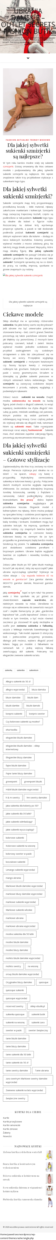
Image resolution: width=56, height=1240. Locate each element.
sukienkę (8, 670)
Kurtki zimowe (10, 1128)
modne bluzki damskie (17, 942)
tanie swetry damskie (17, 1070)
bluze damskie (13, 697)
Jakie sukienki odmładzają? (19, 821)
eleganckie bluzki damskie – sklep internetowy (23, 747)
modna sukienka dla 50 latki (20, 933)
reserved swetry (14, 1006)
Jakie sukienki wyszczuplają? (20, 829)
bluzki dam (32, 697)
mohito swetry (13, 966)
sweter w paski (14, 1030)
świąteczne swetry (15, 1098)
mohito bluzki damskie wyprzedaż (23, 958)
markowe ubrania (14, 917)
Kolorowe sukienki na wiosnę (20, 845)
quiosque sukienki (15, 990)
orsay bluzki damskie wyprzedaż (22, 974)
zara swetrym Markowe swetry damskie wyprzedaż (26, 1080)
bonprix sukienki (14, 713)
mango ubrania (13, 877)
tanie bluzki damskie (16, 1038)
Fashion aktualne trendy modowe (28, 140)
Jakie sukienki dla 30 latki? (19, 813)
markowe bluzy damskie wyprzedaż (24, 893)
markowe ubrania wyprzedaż (20, 926)
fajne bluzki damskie (16, 765)
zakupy (32, 473)
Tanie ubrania (42, 1070)
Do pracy (27, 499)
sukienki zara (38, 1022)
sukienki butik (38, 1014)
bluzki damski (33, 705)
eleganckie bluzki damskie (19, 737)
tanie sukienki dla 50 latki (18, 1054)
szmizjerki (8, 166)
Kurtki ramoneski (11, 1125)
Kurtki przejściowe (12, 1121)
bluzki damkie (12, 705)
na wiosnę (33, 966)
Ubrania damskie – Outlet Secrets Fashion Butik (28, 20)
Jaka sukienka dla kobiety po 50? (22, 805)
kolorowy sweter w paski (19, 853)
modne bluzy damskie (17, 949)
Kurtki (6, 1117)
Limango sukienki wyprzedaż (20, 869)
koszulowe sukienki (15, 861)
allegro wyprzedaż (15, 689)
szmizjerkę (14, 592)
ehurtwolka (11, 729)
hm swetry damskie (37, 797)
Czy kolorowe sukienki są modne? (23, 721)
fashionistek (35, 430)
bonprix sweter (37, 713)
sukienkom (33, 670)
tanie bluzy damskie (16, 1046)
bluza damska (39, 689)
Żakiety (6, 1132)
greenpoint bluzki (33, 781)
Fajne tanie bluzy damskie (19, 773)
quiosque (43, 982)
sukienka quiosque (15, 1014)
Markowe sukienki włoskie (19, 909)
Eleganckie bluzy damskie (19, 757)
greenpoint (11, 781)
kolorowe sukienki (15, 837)
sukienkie (21, 670)
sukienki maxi (23, 426)
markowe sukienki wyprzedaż (21, 901)
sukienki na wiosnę (15, 1022)
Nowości (7, 1136)
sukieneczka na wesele (26, 400)
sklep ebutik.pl (37, 1006)
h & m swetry (13, 797)
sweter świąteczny (38, 1030)
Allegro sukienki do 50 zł (18, 681)
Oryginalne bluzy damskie (19, 982)
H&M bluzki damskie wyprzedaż (22, 789)
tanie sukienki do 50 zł (17, 1062)
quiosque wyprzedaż (16, 998)
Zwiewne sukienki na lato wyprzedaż (24, 1090)
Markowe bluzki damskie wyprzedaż (24, 885)
